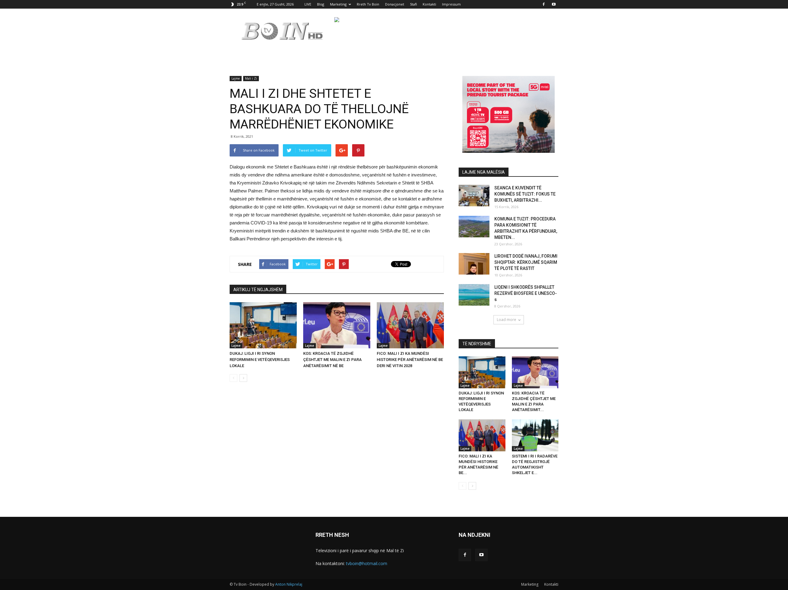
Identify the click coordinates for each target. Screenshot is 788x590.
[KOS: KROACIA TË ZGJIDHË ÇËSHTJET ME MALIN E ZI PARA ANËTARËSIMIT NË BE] (336, 325)
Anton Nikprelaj (288, 584)
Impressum (451, 4)
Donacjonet (394, 4)
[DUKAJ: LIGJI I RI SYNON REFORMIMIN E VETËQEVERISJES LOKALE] (263, 325)
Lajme (235, 78)
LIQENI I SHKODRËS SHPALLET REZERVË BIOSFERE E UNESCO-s (525, 293)
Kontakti (429, 4)
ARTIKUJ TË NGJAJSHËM (258, 289)
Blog (320, 4)
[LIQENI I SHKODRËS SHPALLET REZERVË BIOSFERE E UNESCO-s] (474, 295)
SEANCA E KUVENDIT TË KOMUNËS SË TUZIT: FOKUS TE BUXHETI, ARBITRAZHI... (525, 194)
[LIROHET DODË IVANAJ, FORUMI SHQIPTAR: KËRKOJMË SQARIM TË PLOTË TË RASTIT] (474, 264)
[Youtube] (553, 4)
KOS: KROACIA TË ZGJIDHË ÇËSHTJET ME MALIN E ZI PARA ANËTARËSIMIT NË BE (332, 359)
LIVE (307, 4)
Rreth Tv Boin (368, 4)
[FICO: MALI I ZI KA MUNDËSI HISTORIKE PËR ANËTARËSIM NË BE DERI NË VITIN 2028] (410, 325)
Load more (506, 319)
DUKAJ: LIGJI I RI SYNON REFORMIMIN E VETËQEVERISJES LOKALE (260, 359)
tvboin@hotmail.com (366, 563)
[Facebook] (543, 4)
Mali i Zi (251, 78)
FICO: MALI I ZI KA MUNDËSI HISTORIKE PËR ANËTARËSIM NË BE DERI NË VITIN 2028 (410, 359)
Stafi (413, 4)
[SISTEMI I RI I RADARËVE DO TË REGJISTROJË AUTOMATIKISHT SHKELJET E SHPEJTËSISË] (535, 435)
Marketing (338, 4)
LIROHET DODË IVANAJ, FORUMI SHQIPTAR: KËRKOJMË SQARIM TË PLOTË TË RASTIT (525, 262)
